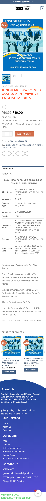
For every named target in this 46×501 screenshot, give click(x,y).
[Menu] (3, 8)
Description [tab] (7, 169)
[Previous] (6, 45)
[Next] (40, 45)
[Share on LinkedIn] (27, 153)
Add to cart (24, 134)
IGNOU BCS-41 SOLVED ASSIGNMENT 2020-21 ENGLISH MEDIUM (34, 361)
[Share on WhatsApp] (4, 153)
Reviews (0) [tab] (7, 174)
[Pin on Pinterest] (23, 153)
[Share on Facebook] (9, 153)
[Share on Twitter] (13, 153)
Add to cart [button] (9, 372)
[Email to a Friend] (18, 153)
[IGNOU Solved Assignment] (23, 8)
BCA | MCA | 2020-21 (18, 86)
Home (4, 86)
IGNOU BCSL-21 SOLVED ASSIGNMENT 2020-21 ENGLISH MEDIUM (11, 362)
